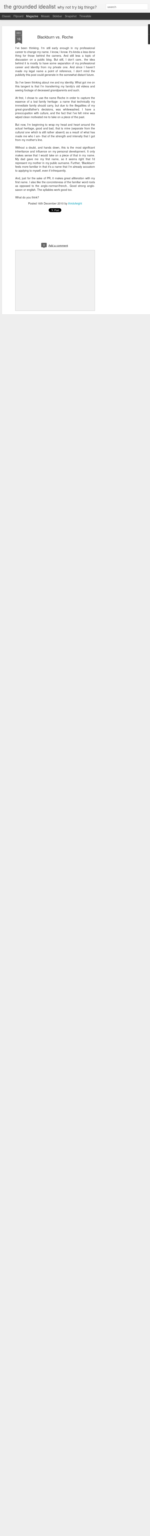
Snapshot (71, 16)
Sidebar (57, 16)
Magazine (32, 16)
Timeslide (85, 16)
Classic (6, 16)
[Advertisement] (116, 92)
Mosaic (45, 16)
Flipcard (18, 16)
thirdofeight (75, 203)
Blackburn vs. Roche (55, 37)
